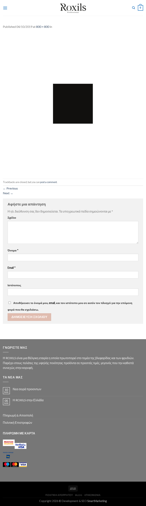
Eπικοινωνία (93, 495)
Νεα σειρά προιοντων (27, 389)
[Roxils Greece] (73, 8)
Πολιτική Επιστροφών (17, 422)
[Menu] (5, 8)
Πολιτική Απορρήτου (59, 495)
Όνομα (13, 250)
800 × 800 (42, 26)
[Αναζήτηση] (133, 7)
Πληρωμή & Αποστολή (18, 415)
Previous (10, 188)
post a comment (48, 182)
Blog (78, 495)
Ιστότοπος (14, 285)
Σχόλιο (12, 217)
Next (8, 193)
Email (12, 267)
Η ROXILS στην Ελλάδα (28, 400)
